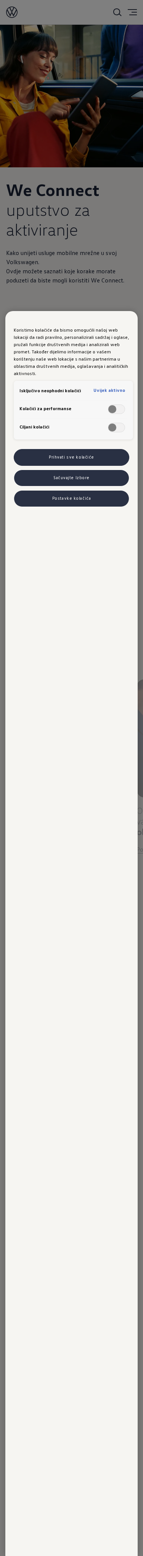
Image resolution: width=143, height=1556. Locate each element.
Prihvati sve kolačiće (71, 457)
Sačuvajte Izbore (71, 477)
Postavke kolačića (71, 498)
